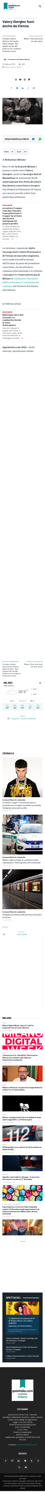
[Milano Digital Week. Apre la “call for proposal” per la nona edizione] (22, 1041)
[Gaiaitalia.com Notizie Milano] (5, 59)
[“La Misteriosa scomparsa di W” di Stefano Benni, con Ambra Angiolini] (22, 1308)
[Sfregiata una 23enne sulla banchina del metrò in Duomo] (22, 889)
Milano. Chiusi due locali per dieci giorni (33, 665)
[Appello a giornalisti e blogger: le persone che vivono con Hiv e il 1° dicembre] (22, 1193)
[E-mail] (33, 88)
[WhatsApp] (28, 88)
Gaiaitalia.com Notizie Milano (20, 1326)
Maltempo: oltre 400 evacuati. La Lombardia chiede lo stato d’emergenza (12, 319)
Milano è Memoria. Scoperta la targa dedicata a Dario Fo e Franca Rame (22, 1088)
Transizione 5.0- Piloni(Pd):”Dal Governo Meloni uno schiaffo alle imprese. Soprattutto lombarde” (20, 1057)
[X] (38, 1460)
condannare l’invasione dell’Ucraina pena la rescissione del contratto (20, 282)
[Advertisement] (22, 1265)
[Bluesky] (20, 79)
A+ (25, 152)
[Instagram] (16, 79)
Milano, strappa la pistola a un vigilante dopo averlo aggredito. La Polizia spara (21, 1118)
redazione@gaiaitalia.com (27, 1444)
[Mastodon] (29, 79)
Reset (19, 152)
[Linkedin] (22, 88)
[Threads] (24, 79)
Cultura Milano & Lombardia (11, 1204)
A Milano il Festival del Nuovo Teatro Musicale (22, 1356)
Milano (4, 1023)
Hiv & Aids (5, 1174)
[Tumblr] (31, 1460)
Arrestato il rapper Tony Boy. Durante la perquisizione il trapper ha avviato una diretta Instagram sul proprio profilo (12, 216)
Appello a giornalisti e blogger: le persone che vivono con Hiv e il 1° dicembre (20, 1178)
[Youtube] (25, 1467)
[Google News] (33, 139)
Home (4, 18)
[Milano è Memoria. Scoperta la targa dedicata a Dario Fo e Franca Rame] (22, 1103)
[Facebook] (11, 88)
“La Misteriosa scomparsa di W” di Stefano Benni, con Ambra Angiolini (21, 1320)
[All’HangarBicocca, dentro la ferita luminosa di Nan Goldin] (22, 1163)
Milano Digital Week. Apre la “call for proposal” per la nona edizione (18, 1026)
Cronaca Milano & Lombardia (13, 800)
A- (13, 152)
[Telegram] (17, 88)
